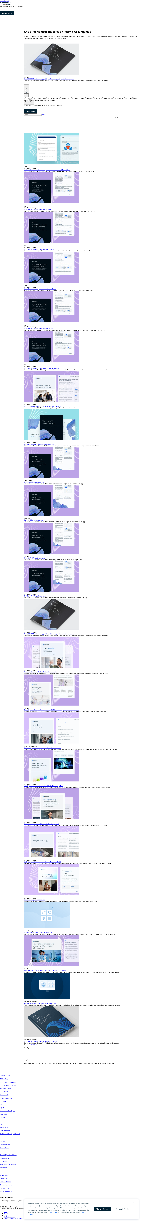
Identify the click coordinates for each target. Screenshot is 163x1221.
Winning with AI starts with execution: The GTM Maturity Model (43, 786)
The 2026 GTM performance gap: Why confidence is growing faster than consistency (49, 79)
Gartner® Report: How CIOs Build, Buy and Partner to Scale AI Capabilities (47, 170)
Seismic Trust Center (6, 1191)
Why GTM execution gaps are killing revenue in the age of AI (42, 406)
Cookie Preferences (9, 1217)
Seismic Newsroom (6, 1185)
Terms (5, 1212)
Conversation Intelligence (7, 1111)
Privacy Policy (53, 1212)
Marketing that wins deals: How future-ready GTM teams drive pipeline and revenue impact (51, 710)
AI (1, 1104)
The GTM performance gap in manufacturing (37, 209)
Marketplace (3, 1167)
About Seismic (4, 1175)
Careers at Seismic (5, 1182)
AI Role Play (4, 1079)
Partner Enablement (6, 1098)
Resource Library (5, 1127)
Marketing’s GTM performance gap (34, 558)
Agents (2, 1107)
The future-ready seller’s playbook (34, 900)
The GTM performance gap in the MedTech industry (40, 289)
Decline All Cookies (123, 1209)
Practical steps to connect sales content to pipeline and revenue (42, 748)
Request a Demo (5, 1145)
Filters (26, 91)
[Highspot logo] (6, 5)
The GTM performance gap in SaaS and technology (39, 249)
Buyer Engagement (6, 1088)
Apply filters (31, 111)
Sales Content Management (8, 1082)
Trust (5, 1215)
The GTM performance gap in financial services (38, 328)
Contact (2, 1)
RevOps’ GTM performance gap (34, 520)
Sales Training (4, 1092)
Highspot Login (4, 1158)
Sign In (7, 1)
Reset (43, 114)
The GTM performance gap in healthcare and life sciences (41, 368)
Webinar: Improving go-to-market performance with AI (40, 1003)
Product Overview (5, 1076)
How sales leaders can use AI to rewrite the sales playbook (41, 824)
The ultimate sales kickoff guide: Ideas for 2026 (38, 932)
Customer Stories (5, 1130)
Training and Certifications (8, 1164)
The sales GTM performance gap (34, 482)
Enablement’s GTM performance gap (35, 596)
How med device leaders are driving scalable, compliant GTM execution (45, 970)
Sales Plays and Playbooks (8, 1085)
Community (3, 1161)
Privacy (6, 1213)
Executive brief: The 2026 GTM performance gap (39, 444)
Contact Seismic (5, 1188)
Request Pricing (4, 1148)
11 (29, 1045)
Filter (26, 89)
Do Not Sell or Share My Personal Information (18, 1218)
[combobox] (125, 117)
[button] (134, 1202)
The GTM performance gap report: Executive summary (40, 1041)
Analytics (3, 1101)
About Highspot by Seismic (8, 1155)
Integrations (3, 1114)
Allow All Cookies (102, 1209)
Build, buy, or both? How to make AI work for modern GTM (42, 862)
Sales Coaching (4, 1095)
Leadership (3, 1178)
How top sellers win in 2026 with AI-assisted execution (40, 672)
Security (2, 1117)
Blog (1, 1124)
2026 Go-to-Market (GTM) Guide (10, 1134)
